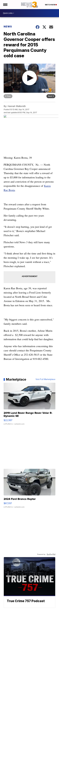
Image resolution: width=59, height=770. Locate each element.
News (8, 26)
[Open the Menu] (5, 4)
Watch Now (50, 5)
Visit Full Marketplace (45, 379)
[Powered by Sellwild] (51, 554)
